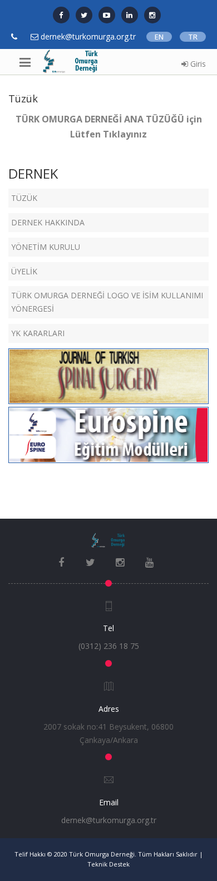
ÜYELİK (24, 271)
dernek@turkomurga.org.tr (108, 820)
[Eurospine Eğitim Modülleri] (108, 434)
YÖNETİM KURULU (45, 247)
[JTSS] (108, 375)
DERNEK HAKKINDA (48, 222)
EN (159, 37)
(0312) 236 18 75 (108, 646)
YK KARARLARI (38, 333)
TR (193, 37)
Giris (197, 63)
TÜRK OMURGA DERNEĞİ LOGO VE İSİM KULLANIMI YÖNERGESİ (107, 302)
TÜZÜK (24, 198)
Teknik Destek (108, 864)
